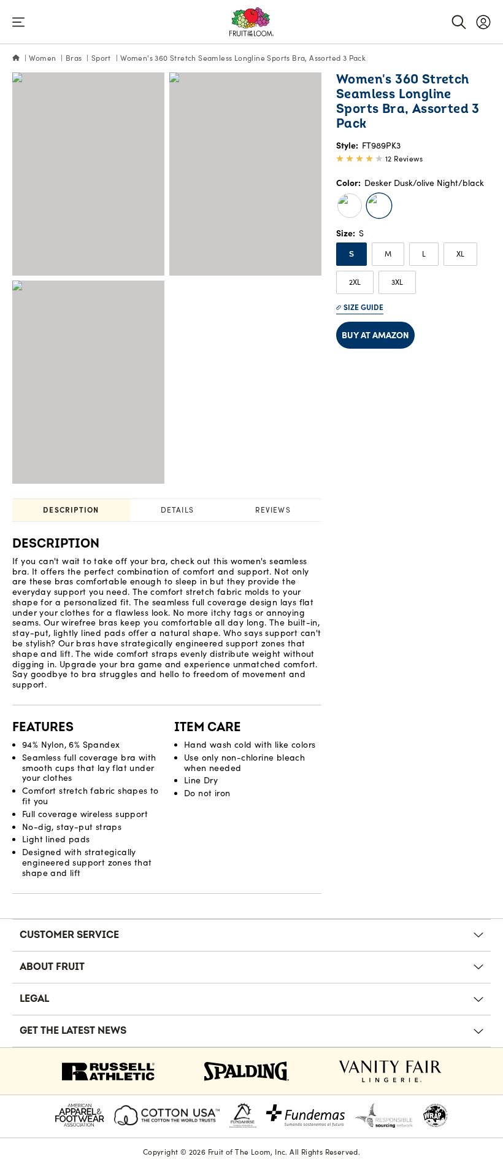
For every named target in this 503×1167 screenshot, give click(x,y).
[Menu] (18, 22)
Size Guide (363, 307)
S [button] (351, 254)
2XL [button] (355, 282)
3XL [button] (397, 282)
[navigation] (483, 22)
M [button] (388, 253)
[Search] (458, 22)
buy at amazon (375, 335)
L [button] (424, 253)
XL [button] (460, 253)
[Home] (16, 58)
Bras (74, 58)
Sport (101, 58)
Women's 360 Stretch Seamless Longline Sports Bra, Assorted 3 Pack (243, 58)
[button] (349, 205)
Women (42, 58)
